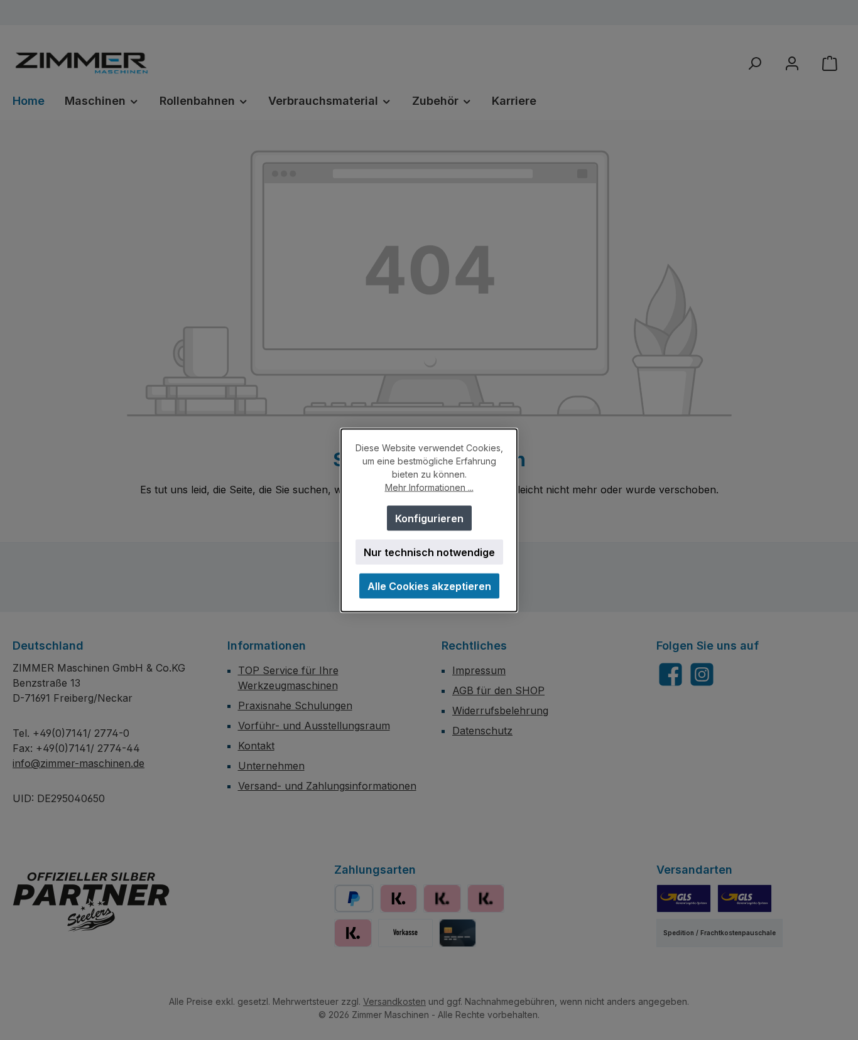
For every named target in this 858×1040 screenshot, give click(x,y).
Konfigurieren (429, 518)
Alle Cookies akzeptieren (429, 585)
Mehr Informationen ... (429, 486)
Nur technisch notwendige (429, 551)
